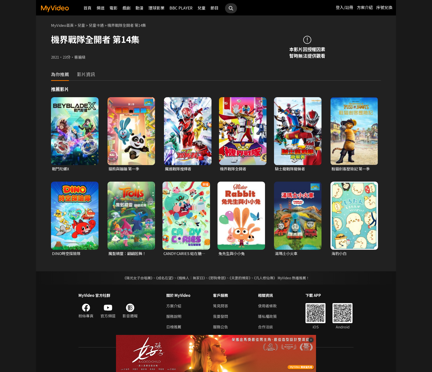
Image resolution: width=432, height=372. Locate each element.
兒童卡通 (96, 25)
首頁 (88, 8)
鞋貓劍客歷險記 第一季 (351, 168)
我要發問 (220, 316)
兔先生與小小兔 (231, 253)
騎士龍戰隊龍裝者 (290, 168)
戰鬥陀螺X (60, 168)
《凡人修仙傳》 (265, 277)
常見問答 (220, 305)
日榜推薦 (173, 326)
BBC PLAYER (181, 8)
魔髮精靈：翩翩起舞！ (127, 253)
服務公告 (220, 326)
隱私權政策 (267, 316)
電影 (114, 8)
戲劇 (126, 8)
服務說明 (173, 316)
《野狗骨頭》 (217, 277)
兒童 (202, 8)
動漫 (140, 8)
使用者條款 (267, 305)
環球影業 (156, 8)
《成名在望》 (165, 277)
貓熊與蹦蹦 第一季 (123, 168)
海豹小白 (339, 253)
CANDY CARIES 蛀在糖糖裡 (184, 253)
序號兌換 (384, 7)
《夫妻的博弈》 (240, 277)
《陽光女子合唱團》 (137, 277)
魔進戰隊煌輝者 (178, 168)
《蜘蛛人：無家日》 (191, 277)
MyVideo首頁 (62, 25)
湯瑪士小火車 (286, 253)
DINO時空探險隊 (66, 253)
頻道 (100, 8)
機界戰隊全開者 (233, 168)
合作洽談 (265, 326)
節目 (214, 8)
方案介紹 (365, 7)
